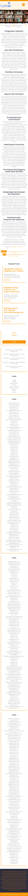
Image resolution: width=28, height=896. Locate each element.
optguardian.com (14, 749)
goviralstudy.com (14, 528)
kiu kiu (14, 384)
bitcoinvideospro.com (14, 592)
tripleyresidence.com (14, 804)
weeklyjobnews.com (14, 685)
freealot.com (14, 778)
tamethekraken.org (14, 813)
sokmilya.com (14, 859)
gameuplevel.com (14, 758)
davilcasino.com (14, 752)
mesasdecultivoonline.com (14, 618)
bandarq (4, 876)
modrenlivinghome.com (14, 850)
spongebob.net (14, 599)
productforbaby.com (14, 613)
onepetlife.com (14, 834)
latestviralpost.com (14, 621)
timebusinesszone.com (14, 702)
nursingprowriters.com (14, 673)
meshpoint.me (14, 598)
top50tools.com (14, 444)
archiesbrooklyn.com (14, 480)
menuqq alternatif (7, 871)
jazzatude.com (14, 450)
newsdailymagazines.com (14, 725)
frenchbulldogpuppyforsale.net (14, 541)
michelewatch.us (14, 415)
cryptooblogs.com (14, 757)
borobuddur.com (14, 763)
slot (24, 876)
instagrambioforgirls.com (14, 631)
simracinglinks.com (14, 432)
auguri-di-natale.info (14, 413)
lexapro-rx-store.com (14, 538)
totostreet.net (14, 750)
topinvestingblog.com (14, 442)
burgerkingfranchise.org (14, 607)
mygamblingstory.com (14, 561)
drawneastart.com (14, 789)
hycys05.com (14, 627)
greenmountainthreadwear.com (14, 674)
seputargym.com (14, 746)
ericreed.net (14, 506)
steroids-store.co (14, 490)
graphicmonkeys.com (14, 786)
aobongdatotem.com (14, 729)
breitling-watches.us (14, 418)
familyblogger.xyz (14, 798)
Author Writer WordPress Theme (9, 894)
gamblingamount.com (14, 694)
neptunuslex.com (14, 412)
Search (14, 333)
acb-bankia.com (14, 659)
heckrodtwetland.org (14, 502)
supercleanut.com (14, 781)
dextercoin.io (14, 548)
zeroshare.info (14, 453)
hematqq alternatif (8, 888)
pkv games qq (8, 873)
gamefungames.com (14, 766)
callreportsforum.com (14, 857)
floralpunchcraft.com (14, 644)
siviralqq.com (14, 665)
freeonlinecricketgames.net (14, 476)
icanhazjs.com (14, 525)
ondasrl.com (14, 816)
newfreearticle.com (14, 622)
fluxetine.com (14, 508)
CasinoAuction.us (14, 514)
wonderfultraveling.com (14, 471)
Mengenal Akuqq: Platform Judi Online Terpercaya (11, 289)
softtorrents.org (14, 805)
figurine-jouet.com (14, 845)
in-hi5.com (14, 577)
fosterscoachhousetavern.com (14, 616)
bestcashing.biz (14, 477)
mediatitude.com (14, 429)
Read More (7, 280)
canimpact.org (14, 526)
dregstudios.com (14, 464)
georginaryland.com (14, 496)
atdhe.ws (14, 500)
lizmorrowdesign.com (14, 821)
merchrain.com (14, 854)
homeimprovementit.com (14, 721)
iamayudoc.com (14, 775)
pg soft (23, 874)
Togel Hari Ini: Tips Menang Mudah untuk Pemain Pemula (14, 358)
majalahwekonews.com (14, 563)
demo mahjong (14, 386)
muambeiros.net (14, 482)
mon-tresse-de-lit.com (14, 839)
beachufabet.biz (14, 837)
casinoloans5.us (14, 513)
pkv (3, 884)
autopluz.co (14, 422)
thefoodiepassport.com (14, 520)
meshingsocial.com (14, 639)
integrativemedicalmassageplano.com (14, 656)
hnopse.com (14, 697)
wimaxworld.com (14, 474)
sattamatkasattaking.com (14, 833)
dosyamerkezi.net (14, 433)
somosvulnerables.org (14, 807)
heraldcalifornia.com (14, 784)
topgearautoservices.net (14, 844)
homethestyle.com (14, 760)
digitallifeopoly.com (14, 743)
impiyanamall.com (14, 747)
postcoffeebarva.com (14, 604)
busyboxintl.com (14, 601)
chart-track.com (14, 470)
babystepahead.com (14, 691)
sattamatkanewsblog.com (14, 677)
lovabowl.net (14, 720)
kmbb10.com (14, 635)
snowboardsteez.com (14, 630)
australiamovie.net (14, 406)
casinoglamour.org (14, 546)
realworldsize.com (14, 610)
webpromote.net (14, 488)
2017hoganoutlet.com (14, 564)
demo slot (4, 878)
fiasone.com (14, 645)
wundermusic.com (14, 764)
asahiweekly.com (14, 779)
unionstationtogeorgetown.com (14, 773)
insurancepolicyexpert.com (14, 438)
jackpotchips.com (14, 793)
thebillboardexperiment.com (14, 836)
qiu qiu (14, 390)
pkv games (15, 871)
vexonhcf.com (14, 426)
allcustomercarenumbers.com (14, 796)
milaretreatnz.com (14, 456)
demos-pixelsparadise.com (14, 427)
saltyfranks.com (14, 447)
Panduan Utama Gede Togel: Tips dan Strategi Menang (14, 354)
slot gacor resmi (12, 879)
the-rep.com (14, 445)
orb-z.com (14, 615)
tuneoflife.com (14, 705)
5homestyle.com (14, 551)
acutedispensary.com (14, 676)
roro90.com (14, 573)
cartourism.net (14, 529)
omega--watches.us (14, 416)
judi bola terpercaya (11, 887)
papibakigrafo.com (14, 523)
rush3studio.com (14, 572)
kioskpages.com (14, 824)
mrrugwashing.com (14, 657)
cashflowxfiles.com (14, 633)
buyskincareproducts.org (14, 540)
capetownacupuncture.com (14, 590)
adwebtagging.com (14, 688)
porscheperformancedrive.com (14, 811)
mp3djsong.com (14, 409)
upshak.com (14, 662)
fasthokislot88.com (14, 790)
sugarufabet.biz (14, 840)
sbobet (11, 885)
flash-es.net (14, 660)
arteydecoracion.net (14, 491)
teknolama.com (14, 612)
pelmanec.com (14, 566)
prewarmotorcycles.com (14, 430)
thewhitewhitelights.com (14, 499)
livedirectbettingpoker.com (14, 651)
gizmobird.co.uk (14, 407)
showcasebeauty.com (14, 436)
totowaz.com (14, 680)
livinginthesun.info (14, 586)
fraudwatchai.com (14, 753)
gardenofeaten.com (14, 625)
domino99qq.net (14, 567)
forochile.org (14, 468)
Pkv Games (14, 247)
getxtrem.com (14, 636)
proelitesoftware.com (14, 795)
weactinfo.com (14, 638)
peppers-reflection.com (14, 703)
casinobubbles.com (14, 744)
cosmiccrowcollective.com (14, 593)
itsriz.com (14, 587)
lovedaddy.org (14, 654)
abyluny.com (14, 860)
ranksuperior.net (14, 689)
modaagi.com (14, 458)
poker (14, 392)
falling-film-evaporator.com (14, 670)
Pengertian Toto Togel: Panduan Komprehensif (14, 350)
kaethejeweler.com (14, 831)
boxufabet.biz (14, 842)
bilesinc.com (14, 455)
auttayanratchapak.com (14, 602)
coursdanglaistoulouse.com (14, 410)
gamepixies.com (14, 787)
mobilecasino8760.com (14, 509)
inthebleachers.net (14, 537)
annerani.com (14, 448)
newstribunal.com (14, 723)
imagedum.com (14, 827)
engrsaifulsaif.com (14, 770)
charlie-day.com (14, 650)
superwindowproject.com (14, 522)
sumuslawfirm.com (14, 671)
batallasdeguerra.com (14, 462)
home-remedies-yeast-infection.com (14, 731)
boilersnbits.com (14, 619)
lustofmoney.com (14, 700)
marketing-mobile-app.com (14, 642)
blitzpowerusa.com (14, 624)
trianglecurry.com (14, 825)
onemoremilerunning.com (14, 628)
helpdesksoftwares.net (14, 718)
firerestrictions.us (14, 479)
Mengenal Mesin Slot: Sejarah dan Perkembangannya (13, 310)
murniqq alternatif (22, 887)
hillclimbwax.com (14, 696)
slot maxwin (13, 878)
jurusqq (14, 381)
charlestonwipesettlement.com (14, 682)
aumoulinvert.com (14, 519)
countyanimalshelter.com (14, 686)
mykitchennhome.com (14, 517)
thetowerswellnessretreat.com (14, 828)
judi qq (14, 380)
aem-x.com (14, 755)
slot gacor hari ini (14, 387)
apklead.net (14, 863)
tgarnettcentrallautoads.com (14, 419)
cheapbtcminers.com (14, 772)
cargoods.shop (14, 589)
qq (18, 881)
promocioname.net (14, 473)
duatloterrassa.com (14, 808)
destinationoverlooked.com (14, 692)
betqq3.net (14, 511)
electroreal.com (14, 732)
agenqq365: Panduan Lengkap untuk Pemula (13, 270)
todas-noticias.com (14, 580)
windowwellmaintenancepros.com (14, 706)
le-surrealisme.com (14, 435)
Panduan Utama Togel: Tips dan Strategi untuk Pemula (14, 363)
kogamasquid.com (14, 543)
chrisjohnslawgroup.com (14, 799)
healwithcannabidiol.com (14, 822)
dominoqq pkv (14, 383)
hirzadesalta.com (14, 741)
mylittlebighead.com (14, 776)
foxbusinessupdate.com (14, 653)
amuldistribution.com (14, 761)
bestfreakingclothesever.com (14, 668)
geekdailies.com (14, 853)
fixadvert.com (14, 421)
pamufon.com (14, 810)
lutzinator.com (14, 815)
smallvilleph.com (14, 459)
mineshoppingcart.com (14, 737)
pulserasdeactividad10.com (14, 532)
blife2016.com (14, 818)
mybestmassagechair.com (14, 505)
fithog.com (14, 493)
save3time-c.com (14, 424)
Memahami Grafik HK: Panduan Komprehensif (14, 367)
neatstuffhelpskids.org (14, 465)
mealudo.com (14, 648)
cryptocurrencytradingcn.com (14, 679)
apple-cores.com (14, 531)
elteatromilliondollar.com (14, 605)
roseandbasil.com (14, 497)
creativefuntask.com (14, 769)
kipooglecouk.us (14, 516)
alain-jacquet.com (14, 595)
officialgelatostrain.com (14, 830)
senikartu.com (14, 581)
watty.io (14, 584)
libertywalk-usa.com (14, 404)
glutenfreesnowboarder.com (14, 819)
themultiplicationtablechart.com (14, 545)
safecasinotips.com (14, 792)
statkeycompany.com (14, 439)
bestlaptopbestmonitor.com (14, 494)
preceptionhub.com (14, 726)
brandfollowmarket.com (14, 683)
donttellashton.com (14, 570)
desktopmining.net (14, 535)
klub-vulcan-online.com (14, 801)
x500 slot (19, 876)
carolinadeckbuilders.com (14, 441)
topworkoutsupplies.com (14, 738)
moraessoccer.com (14, 467)
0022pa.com (14, 451)
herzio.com (14, 575)
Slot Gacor (20, 247)
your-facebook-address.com (14, 847)
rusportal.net (14, 583)
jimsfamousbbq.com (14, 403)
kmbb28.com (14, 856)
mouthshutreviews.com (14, 740)
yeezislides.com (14, 728)
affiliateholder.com (14, 708)
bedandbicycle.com (14, 782)
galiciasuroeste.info (14, 461)
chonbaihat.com (14, 485)
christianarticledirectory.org (14, 549)
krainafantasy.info (14, 578)
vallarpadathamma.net (14, 609)
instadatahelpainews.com (14, 851)
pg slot (9, 876)
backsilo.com (14, 663)
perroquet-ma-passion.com (14, 848)
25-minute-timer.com (14, 767)
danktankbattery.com (14, 647)
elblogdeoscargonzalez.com (14, 487)
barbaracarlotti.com (14, 534)
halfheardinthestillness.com (14, 503)
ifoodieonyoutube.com (14, 735)
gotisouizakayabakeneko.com (14, 596)
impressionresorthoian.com (14, 667)
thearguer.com (14, 641)
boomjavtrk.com (14, 862)
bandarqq (14, 389)
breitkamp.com (14, 802)
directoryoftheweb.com (14, 569)
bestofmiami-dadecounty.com (14, 734)
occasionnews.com (14, 699)
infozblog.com (14, 483)
